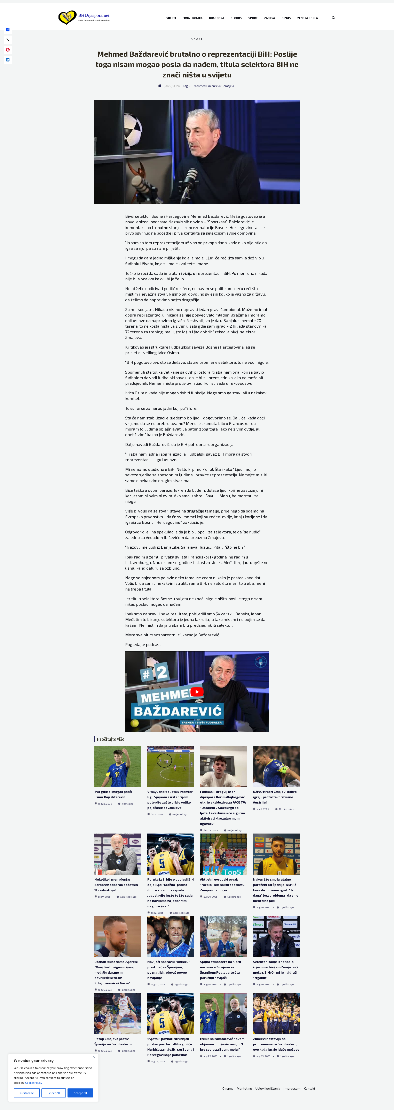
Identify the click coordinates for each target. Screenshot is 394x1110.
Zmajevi (228, 86)
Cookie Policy (33, 1082)
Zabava (269, 18)
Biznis (286, 18)
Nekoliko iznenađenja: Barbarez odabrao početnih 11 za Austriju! (116, 884)
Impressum (291, 1088)
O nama (227, 1088)
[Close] (94, 1057)
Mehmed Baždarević (207, 86)
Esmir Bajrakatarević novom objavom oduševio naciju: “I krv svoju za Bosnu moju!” (222, 1044)
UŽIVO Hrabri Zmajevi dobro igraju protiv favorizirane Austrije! (275, 797)
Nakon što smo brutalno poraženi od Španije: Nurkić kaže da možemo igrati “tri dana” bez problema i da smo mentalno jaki (275, 890)
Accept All (80, 1093)
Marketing (244, 1088)
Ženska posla (307, 18)
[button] (334, 18)
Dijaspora (216, 18)
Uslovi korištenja (267, 1088)
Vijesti (171, 18)
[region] (53, 1078)
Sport (253, 18)
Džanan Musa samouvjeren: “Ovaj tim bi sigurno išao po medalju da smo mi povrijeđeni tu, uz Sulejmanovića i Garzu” (116, 972)
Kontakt (309, 1088)
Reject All (54, 1093)
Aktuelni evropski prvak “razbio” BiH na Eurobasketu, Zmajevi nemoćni (222, 884)
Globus (236, 18)
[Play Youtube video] (197, 691)
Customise (27, 1093)
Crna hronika (192, 18)
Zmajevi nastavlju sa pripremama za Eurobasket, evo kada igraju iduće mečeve (276, 1044)
